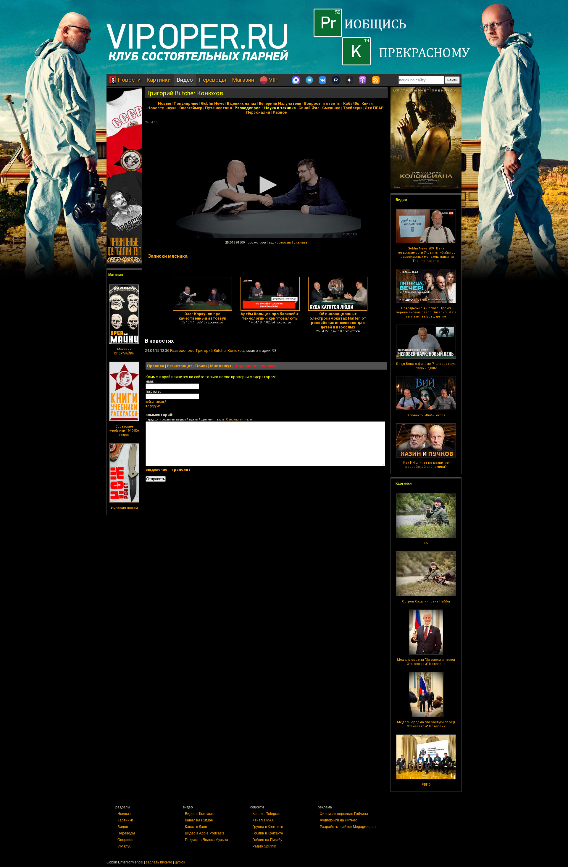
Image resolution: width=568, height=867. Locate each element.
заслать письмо (159, 862)
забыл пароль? (156, 401)
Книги (367, 103)
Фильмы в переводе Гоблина (344, 814)
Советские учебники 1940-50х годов (124, 431)
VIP (272, 79)
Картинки (158, 79)
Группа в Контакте (267, 827)
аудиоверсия (280, 242)
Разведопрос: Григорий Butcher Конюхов (207, 350)
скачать (300, 242)
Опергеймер (190, 108)
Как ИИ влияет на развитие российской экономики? (426, 465)
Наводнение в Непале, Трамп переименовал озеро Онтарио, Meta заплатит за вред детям (426, 312)
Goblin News (212, 103)
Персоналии (258, 112)
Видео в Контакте (199, 814)
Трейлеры (352, 108)
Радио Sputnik (264, 846)
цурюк (180, 862)
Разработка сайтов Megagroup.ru (348, 827)
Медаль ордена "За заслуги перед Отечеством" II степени (426, 662)
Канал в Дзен (196, 827)
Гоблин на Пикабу (267, 840)
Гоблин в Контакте (267, 833)
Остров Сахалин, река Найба (426, 601)
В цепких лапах (241, 103)
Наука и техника (280, 108)
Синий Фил (309, 108)
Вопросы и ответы (322, 103)
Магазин (243, 79)
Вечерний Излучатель (280, 103)
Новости (128, 79)
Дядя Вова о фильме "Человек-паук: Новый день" (426, 366)
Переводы (212, 79)
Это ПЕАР (374, 108)
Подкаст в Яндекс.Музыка (206, 840)
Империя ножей (124, 508)
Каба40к (351, 103)
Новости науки (162, 108)
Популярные (186, 103)
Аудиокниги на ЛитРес (338, 820)
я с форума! (153, 406)
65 (426, 543)
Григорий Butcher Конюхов (185, 93)
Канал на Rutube (199, 820)
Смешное (331, 108)
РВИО (426, 785)
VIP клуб (124, 846)
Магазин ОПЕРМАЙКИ (124, 351)
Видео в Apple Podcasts (204, 833)
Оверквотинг (235, 419)
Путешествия (218, 108)
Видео (185, 79)
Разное (280, 112)
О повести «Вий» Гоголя (426, 415)
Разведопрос (248, 108)
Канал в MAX (263, 820)
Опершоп (125, 840)
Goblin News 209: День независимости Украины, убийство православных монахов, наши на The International (426, 254)
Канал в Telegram (266, 814)
